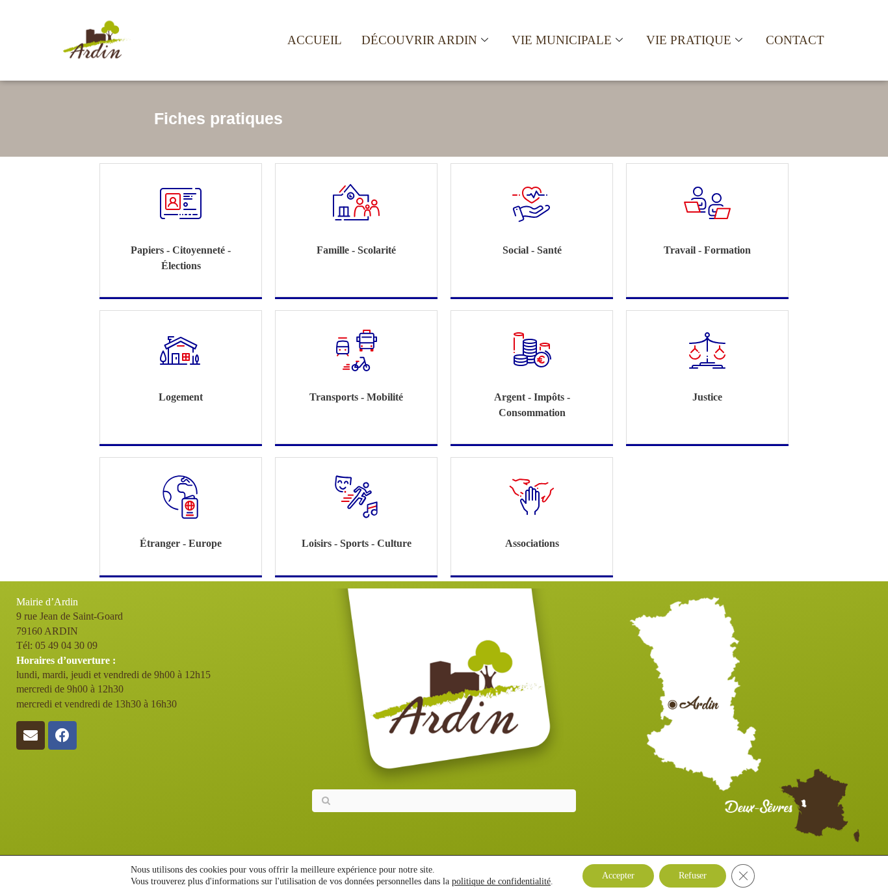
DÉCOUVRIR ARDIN (419, 40)
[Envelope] (30, 735)
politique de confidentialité (501, 881)
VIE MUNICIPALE (562, 40)
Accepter (618, 875)
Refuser (693, 875)
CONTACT (795, 40)
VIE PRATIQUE (688, 40)
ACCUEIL (314, 40)
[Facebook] (62, 735)
